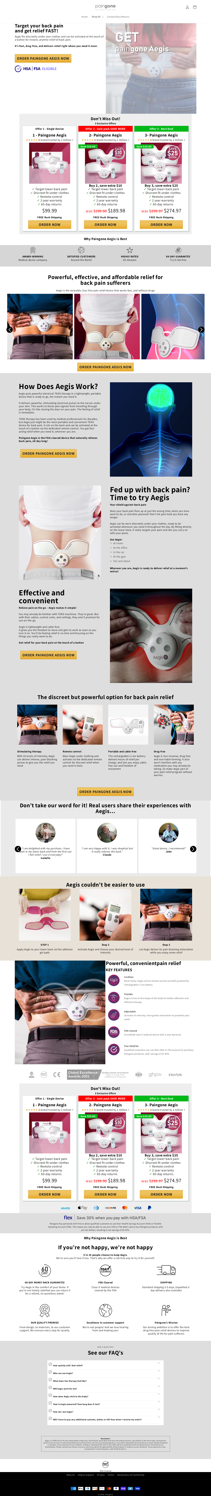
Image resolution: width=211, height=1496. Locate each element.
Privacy (100, 1474)
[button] (97, 16)
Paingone (109, 1494)
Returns (71, 1474)
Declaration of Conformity (130, 1474)
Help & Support (86, 1474)
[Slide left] (9, 330)
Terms (111, 1474)
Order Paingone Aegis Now (43, 58)
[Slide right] (201, 330)
